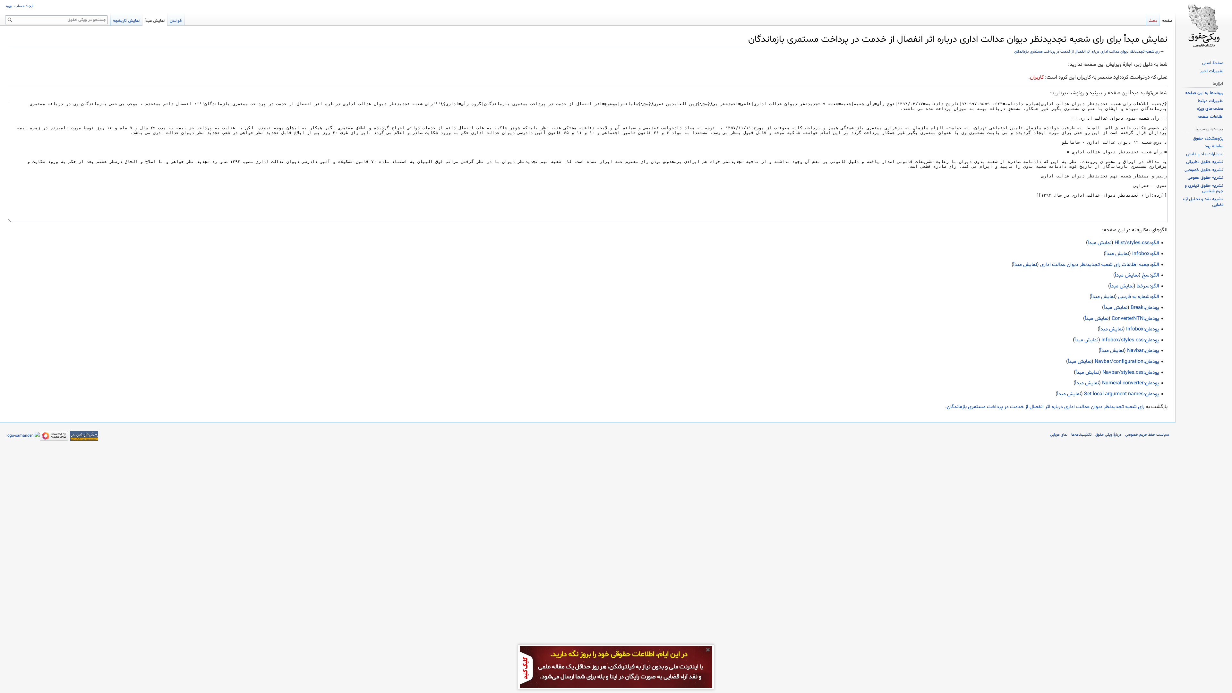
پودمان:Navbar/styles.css (1130, 372)
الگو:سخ (1150, 275)
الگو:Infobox (1145, 253)
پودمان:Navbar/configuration (1127, 361)
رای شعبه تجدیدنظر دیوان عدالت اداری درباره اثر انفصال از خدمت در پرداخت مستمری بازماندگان (1086, 51)
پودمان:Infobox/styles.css (1130, 340)
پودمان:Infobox (1142, 329)
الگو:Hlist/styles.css (1137, 242)
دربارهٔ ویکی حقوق (1108, 434)
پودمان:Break (1145, 307)
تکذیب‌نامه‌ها (1081, 434)
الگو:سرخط (1148, 286)
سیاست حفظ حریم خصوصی (1147, 434)
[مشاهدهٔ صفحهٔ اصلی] (1203, 25)
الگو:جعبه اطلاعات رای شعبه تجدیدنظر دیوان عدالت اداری (1099, 264)
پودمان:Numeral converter (1130, 383)
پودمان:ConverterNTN (1135, 318)
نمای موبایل (1058, 434)
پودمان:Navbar (1143, 350)
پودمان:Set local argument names (1121, 394)
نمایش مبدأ (1099, 242)
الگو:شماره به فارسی (1138, 296)
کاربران (1037, 77)
